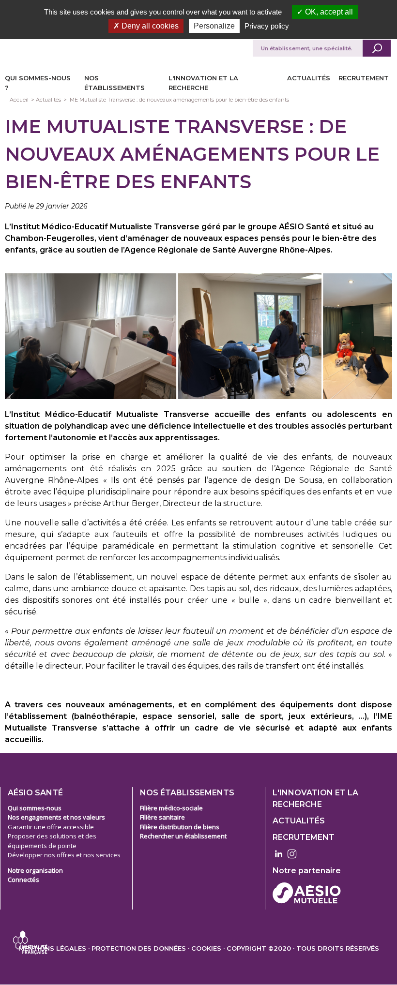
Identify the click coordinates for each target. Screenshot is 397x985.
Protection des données (139, 948)
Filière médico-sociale (171, 808)
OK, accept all (328, 12)
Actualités (48, 99)
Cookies (206, 948)
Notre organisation (35, 870)
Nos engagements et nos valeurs (56, 817)
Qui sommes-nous (34, 808)
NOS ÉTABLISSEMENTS (187, 792)
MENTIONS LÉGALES (52, 948)
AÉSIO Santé (35, 792)
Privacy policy (266, 26)
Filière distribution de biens (179, 826)
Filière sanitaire (162, 817)
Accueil (19, 99)
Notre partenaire (307, 870)
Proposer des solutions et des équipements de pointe (52, 841)
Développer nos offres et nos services (64, 855)
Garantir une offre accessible (51, 826)
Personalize (214, 26)
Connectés (23, 879)
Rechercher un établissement (183, 836)
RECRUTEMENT (363, 78)
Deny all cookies (149, 26)
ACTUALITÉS (308, 78)
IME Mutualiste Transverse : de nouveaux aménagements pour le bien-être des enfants (178, 99)
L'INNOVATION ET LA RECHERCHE (315, 798)
